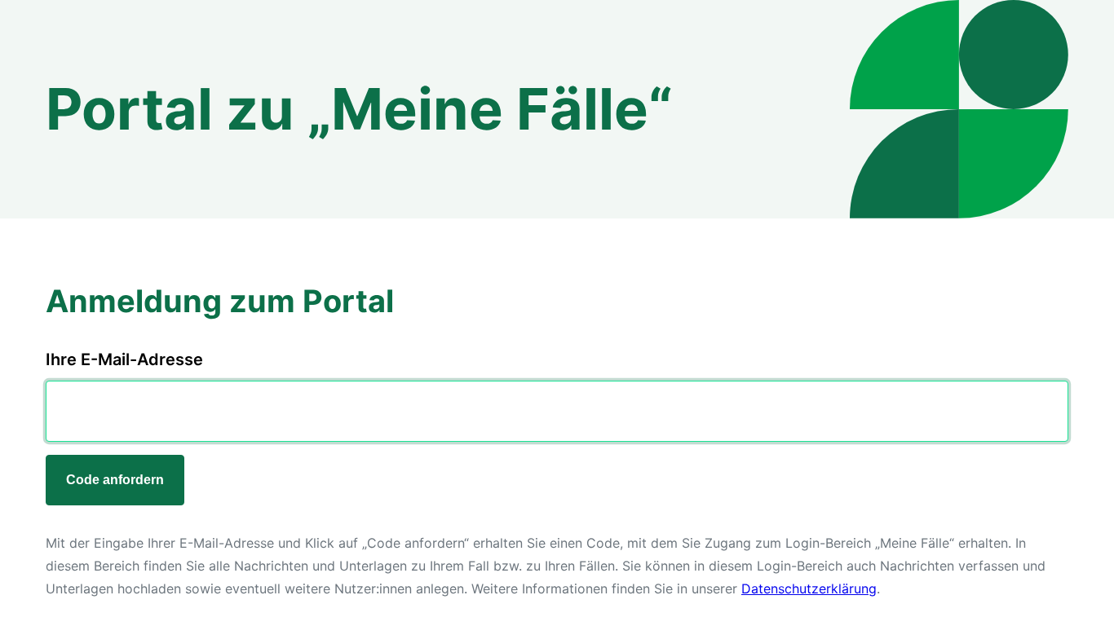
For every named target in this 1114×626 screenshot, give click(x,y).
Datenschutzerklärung (809, 588)
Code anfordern (115, 480)
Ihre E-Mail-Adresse (124, 359)
